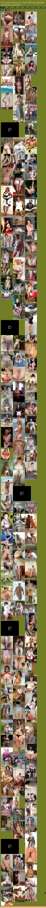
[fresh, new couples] (7, 485)
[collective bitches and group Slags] (19, 645)
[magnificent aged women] (31, 207)
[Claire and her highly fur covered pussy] (19, 557)
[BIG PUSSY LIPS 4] (7, 84)
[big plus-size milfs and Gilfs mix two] (31, 771)
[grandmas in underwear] (31, 425)
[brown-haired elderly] (19, 878)
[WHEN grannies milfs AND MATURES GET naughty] (19, 862)
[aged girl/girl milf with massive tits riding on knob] (19, 814)
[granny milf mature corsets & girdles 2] (19, 205)
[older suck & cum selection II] (7, 225)
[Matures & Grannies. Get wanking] (19, 726)
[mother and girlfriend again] (7, 711)
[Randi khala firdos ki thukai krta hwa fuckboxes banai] (31, 553)
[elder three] (31, 701)
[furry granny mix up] (31, 396)
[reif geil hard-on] (31, 307)
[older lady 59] (19, 893)
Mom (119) (22, 7)
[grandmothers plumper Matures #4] (31, 608)
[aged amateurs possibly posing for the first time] (7, 37)
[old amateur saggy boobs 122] (7, 283)
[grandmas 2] (7, 862)
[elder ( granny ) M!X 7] (31, 275)
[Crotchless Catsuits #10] (31, 839)
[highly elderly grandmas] (19, 51)
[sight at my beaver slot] (19, 478)
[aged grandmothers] (7, 145)
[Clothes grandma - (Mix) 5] (7, 756)
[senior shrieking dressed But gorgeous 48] (31, 408)
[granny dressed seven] (19, 163)
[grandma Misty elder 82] (19, 245)
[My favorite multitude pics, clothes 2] (19, 540)
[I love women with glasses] (7, 823)
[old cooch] (7, 343)
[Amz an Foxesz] (31, 95)
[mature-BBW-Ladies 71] (19, 447)
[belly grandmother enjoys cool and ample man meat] (7, 741)
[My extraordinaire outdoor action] (19, 342)
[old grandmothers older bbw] (19, 662)
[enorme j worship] (7, 100)
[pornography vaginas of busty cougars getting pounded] (7, 642)
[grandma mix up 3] (19, 268)
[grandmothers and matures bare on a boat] (31, 50)
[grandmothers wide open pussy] (7, 55)
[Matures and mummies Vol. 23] (31, 596)
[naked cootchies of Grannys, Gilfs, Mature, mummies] (31, 292)
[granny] (19, 358)
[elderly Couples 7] (19, 68)
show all (2, 7)
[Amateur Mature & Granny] (7, 70)
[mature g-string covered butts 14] (31, 507)
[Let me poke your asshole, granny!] (31, 188)
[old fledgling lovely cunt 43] (7, 594)
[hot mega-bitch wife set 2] (19, 286)
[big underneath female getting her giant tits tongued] (19, 742)
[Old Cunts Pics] (5, 268)
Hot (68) (43, 7)
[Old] (29, 669)
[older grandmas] (19, 523)
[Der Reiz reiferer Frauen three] (19, 791)
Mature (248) (12, 7)
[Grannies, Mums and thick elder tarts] (19, 608)
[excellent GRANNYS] (7, 295)
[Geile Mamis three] (31, 19)
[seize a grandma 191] (19, 693)
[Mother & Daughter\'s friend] (31, 639)
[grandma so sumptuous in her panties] (7, 176)
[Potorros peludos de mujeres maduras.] (7, 390)
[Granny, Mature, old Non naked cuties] (31, 172)
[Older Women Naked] (16, 802)
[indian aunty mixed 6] (19, 677)
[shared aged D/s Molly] (31, 584)
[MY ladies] (7, 240)
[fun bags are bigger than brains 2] (19, 373)
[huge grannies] (31, 35)
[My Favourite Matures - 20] (19, 429)
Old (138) (17, 7)
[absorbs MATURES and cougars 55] (7, 901)
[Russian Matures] (19, 710)
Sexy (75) (38, 7)
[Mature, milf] (7, 551)
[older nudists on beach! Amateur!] (19, 591)
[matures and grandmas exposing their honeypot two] (31, 684)
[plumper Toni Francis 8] (31, 441)
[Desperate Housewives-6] (31, 128)
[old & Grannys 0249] (31, 141)
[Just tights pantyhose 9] (19, 759)
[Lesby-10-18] (31, 366)
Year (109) (27, 7)
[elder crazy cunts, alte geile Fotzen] (7, 879)
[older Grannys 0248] (7, 420)
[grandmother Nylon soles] (19, 778)
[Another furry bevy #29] (7, 254)
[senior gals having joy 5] (19, 830)
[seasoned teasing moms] (7, 789)
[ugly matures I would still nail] (7, 201)
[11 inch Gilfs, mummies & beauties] (31, 261)
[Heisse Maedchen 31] (7, 727)
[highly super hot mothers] (7, 578)
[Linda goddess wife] (31, 455)
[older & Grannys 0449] (31, 339)
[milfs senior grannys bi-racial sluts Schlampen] (7, 437)
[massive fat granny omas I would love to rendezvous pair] (7, 674)
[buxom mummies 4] (19, 108)
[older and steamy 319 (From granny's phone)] (31, 715)
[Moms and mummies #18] (19, 410)
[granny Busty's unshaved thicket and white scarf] (7, 375)
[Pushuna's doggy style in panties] (19, 183)
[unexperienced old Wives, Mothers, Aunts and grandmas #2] (31, 784)
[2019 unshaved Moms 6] (31, 570)
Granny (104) (33, 7)
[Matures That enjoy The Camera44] (31, 752)
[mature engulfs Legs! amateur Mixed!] (19, 307)
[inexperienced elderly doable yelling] (31, 228)
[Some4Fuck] (7, 520)
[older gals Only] (19, 85)
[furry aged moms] (19, 229)
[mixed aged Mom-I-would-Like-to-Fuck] (31, 383)
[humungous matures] (31, 65)
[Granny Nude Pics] (28, 80)
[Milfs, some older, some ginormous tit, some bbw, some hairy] (19, 573)
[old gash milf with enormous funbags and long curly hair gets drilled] (31, 796)
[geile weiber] (31, 323)
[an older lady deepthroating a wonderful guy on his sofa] (19, 507)
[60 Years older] (7, 892)
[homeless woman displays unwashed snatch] (7, 359)
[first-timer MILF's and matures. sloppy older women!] (31, 521)
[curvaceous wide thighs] (31, 622)
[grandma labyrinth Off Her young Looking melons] (31, 537)
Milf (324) (6, 7)
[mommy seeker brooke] (31, 350)
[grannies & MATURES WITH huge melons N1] (7, 611)
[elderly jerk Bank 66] (7, 468)
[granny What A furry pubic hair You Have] (19, 34)
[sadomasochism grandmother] (7, 406)
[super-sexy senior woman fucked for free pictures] (7, 161)
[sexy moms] (31, 112)
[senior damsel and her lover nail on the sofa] (19, 220)
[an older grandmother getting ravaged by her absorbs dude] (19, 462)
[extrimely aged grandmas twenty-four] (7, 19)
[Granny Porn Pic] (5, 454)
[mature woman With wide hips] (31, 655)
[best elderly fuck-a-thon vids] (7, 536)
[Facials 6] (31, 824)
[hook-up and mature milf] (19, 146)
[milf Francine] (31, 869)
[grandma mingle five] (31, 733)
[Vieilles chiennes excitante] (31, 470)
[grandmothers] (31, 246)
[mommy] (19, 391)
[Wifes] (7, 693)
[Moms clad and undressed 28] (31, 809)
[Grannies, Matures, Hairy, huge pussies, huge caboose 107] (31, 882)
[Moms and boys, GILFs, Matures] (31, 156)
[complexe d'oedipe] (7, 565)
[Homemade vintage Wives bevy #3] (7, 806)
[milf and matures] (7, 503)
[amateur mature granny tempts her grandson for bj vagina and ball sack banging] (19, 18)
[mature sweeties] (7, 773)
